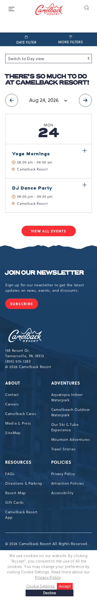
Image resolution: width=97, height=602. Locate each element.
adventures (65, 383)
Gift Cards (14, 502)
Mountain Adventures (70, 439)
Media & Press (18, 423)
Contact (12, 394)
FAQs (10, 473)
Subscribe (24, 305)
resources (18, 462)
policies (61, 462)
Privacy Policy (63, 473)
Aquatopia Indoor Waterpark (67, 397)
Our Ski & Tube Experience (65, 427)
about (12, 383)
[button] (86, 7)
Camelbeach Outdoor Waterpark (70, 412)
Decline (49, 593)
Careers (12, 404)
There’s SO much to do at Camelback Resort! (47, 80)
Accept (65, 586)
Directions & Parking (23, 483)
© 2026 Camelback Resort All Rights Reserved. (47, 543)
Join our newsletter (44, 273)
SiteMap (13, 432)
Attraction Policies (67, 483)
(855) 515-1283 (18, 361)
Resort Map (15, 492)
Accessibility (62, 492)
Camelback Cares (20, 413)
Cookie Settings (40, 586)
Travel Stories (63, 449)
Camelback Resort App (21, 514)
